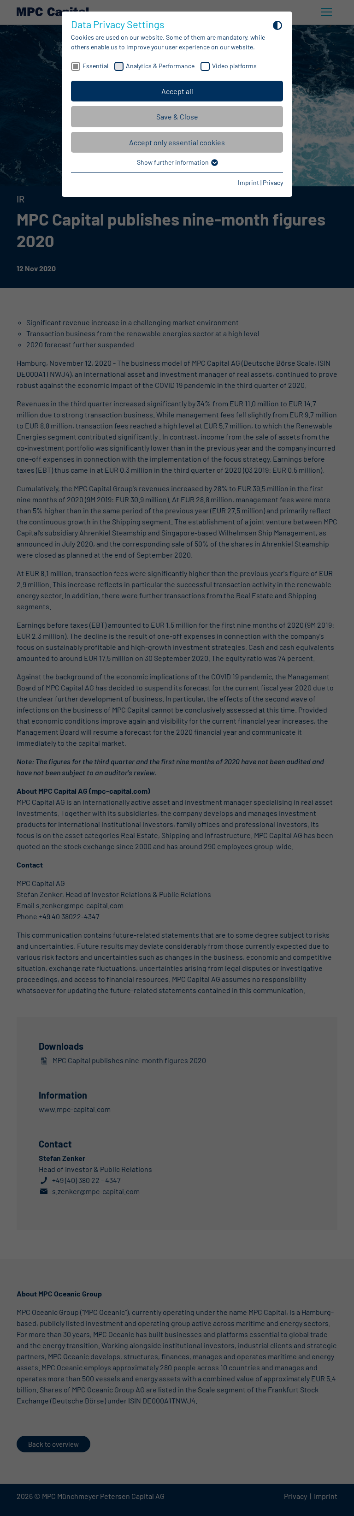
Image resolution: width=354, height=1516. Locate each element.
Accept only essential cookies (177, 142)
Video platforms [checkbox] (234, 66)
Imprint (248, 182)
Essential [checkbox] (95, 66)
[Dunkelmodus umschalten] (277, 25)
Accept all (177, 91)
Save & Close (177, 116)
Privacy (273, 182)
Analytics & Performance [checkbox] (160, 66)
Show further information (173, 162)
